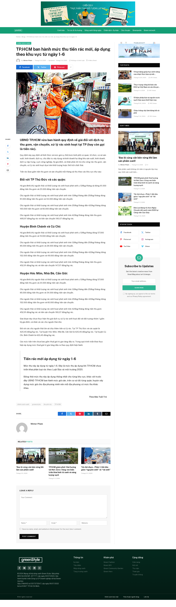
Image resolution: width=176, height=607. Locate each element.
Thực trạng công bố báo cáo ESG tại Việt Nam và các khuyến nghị (146, 86)
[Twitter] (7, 151)
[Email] (7, 170)
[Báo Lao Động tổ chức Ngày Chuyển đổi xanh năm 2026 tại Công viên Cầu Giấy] (124, 210)
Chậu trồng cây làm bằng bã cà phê (146, 112)
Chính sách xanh (23, 43)
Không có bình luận (78, 60)
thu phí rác (48, 404)
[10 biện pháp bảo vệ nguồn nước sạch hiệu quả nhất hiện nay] (124, 100)
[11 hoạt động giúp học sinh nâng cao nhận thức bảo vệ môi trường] (124, 74)
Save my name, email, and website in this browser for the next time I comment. (52, 529)
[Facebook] (7, 145)
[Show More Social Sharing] (70, 67)
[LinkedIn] (7, 158)
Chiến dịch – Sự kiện (111, 30)
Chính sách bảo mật (111, 597)
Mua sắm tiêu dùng (126, 153)
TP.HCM (58, 404)
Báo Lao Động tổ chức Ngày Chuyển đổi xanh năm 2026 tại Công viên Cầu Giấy (146, 210)
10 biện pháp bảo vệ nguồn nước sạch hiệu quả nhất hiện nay (147, 99)
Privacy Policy (137, 296)
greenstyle (36, 404)
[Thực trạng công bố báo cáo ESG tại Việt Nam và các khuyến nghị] (124, 87)
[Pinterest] (7, 164)
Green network (149, 30)
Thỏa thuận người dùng (131, 597)
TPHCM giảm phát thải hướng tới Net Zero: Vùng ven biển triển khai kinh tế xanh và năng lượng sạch (62, 471)
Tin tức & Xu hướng (74, 30)
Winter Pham (27, 60)
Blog (23, 37)
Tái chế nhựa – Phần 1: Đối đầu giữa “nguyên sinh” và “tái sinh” (95, 468)
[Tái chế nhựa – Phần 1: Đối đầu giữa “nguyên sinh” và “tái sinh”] (96, 455)
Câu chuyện (125, 30)
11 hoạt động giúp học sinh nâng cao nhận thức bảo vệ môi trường (147, 73)
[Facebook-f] (19, 568)
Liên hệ (146, 597)
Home (18, 37)
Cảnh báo (61, 30)
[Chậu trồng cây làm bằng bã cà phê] (124, 113)
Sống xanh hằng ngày (93, 30)
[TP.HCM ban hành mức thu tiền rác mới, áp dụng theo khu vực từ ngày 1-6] (63, 103)
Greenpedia (137, 30)
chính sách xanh (23, 404)
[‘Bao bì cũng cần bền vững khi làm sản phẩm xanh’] (30, 455)
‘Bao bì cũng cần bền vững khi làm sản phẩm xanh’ (29, 468)
